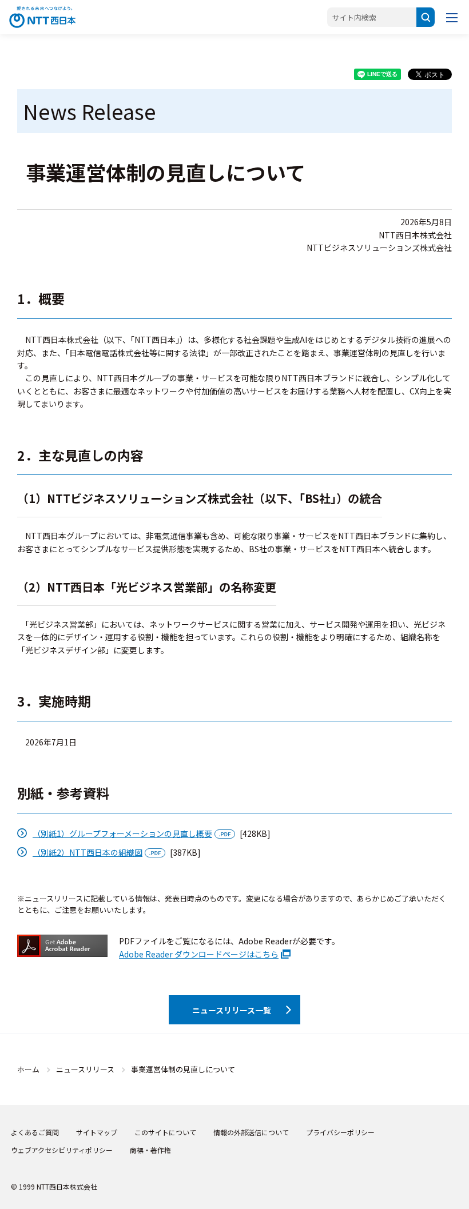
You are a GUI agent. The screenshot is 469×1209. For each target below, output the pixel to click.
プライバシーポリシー (340, 1132)
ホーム (28, 1069)
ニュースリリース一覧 (231, 1010)
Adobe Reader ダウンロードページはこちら (199, 954)
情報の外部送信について (251, 1132)
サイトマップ (96, 1132)
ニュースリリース (85, 1069)
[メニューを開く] (452, 17)
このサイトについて (165, 1132)
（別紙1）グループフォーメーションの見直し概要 (122, 833)
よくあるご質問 (35, 1132)
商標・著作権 (150, 1150)
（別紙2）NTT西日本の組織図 (87, 852)
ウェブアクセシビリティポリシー (62, 1150)
